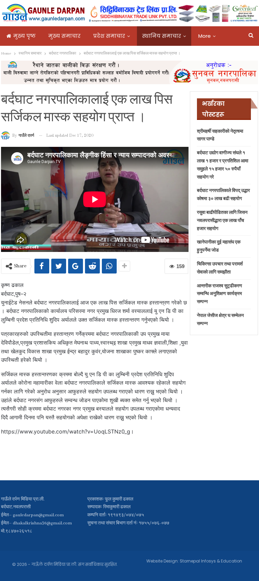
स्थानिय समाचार (161, 35)
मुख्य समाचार (64, 35)
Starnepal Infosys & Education (211, 561)
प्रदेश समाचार (109, 35)
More (204, 35)
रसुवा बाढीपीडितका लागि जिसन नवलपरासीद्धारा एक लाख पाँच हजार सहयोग (222, 221)
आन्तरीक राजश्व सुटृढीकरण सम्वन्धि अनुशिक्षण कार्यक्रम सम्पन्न (219, 294)
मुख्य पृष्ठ (24, 35)
